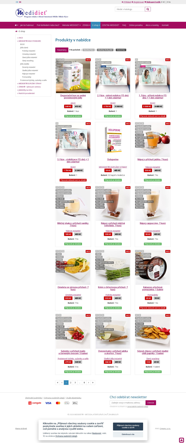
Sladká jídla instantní (113, 358)
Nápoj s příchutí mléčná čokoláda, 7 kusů (113, 224)
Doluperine (112, 159)
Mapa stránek (21, 428)
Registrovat (138, 2)
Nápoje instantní (152, 167)
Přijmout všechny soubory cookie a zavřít (128, 426)
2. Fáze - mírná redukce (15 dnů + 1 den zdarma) (113, 96)
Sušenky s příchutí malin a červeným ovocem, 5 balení (73, 352)
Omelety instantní (73, 294)
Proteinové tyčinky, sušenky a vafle (73, 358)
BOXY (112, 103)
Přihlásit (127, 2)
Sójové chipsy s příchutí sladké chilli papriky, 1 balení (152, 352)
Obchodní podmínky (33, 398)
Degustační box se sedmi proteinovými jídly (73, 96)
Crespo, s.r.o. (165, 428)
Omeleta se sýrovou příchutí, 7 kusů (73, 288)
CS (17, 2)
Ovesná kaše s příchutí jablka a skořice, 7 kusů (113, 352)
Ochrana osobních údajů (54, 398)
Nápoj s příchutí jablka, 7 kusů (153, 159)
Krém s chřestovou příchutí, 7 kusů (113, 288)
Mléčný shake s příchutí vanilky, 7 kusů (73, 224)
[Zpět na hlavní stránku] (41, 13)
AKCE (73, 103)
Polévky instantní (113, 294)
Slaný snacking (152, 358)
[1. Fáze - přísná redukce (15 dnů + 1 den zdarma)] (152, 76)
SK (20, 2)
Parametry (61, 50)
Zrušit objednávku (73, 398)
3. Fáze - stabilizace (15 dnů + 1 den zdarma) (73, 160)
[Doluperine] (113, 140)
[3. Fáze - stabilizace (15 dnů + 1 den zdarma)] (73, 140)
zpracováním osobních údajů (137, 406)
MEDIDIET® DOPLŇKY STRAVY (113, 167)
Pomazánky (153, 294)
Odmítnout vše (128, 434)
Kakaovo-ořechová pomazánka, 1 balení (152, 288)
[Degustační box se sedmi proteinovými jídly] (73, 76)
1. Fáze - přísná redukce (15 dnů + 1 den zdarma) (153, 96)
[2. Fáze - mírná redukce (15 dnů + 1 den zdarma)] (113, 76)
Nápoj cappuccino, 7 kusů (153, 223)
